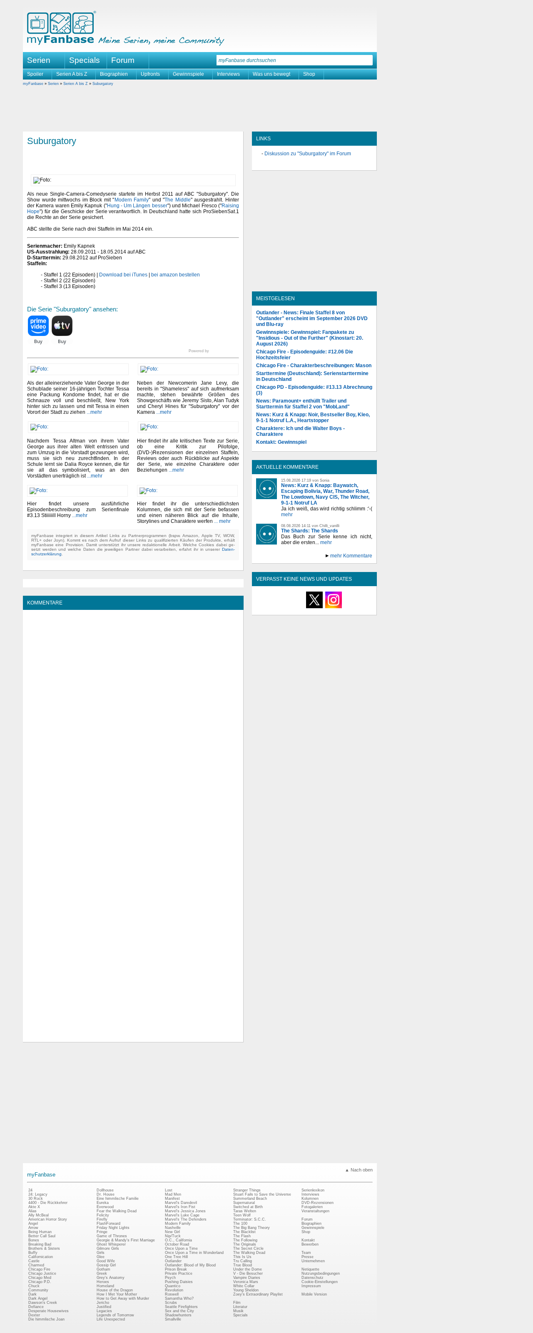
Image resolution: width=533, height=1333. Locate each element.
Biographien (114, 74)
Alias (32, 1211)
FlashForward (108, 1223)
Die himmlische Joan (46, 1319)
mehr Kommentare (351, 556)
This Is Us (242, 1257)
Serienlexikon (312, 1190)
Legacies (104, 1311)
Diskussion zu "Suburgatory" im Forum (307, 154)
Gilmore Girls (108, 1248)
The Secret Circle (248, 1248)
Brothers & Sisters (44, 1248)
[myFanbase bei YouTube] (352, 608)
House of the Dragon (115, 1290)
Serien (53, 84)
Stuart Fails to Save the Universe (262, 1194)
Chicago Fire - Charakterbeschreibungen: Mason (313, 365)
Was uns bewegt (271, 74)
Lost (168, 1190)
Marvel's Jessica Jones (185, 1211)
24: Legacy (37, 1194)
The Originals (244, 1244)
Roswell (172, 1294)
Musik (238, 1311)
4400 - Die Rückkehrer (47, 1203)
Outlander (173, 1261)
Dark (32, 1294)
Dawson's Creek (42, 1303)
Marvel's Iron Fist (180, 1207)
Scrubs (171, 1303)
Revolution (174, 1290)
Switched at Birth (248, 1207)
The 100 (240, 1223)
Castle (34, 1261)
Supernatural (244, 1203)
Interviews (228, 74)
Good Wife (106, 1261)
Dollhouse (105, 1190)
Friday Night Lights (113, 1228)
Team (306, 1253)
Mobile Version (314, 1294)
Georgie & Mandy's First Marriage (126, 1240)
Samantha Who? (179, 1298)
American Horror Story (47, 1219)
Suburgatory (102, 84)
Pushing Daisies (179, 1282)
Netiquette (310, 1269)
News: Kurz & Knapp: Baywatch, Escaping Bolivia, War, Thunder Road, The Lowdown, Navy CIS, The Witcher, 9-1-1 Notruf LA (325, 494)
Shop (309, 74)
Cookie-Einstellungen (319, 1282)
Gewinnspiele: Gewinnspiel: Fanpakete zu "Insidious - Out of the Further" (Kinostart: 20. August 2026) (309, 338)
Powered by (214, 351)
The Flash (242, 1236)
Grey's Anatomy (111, 1278)
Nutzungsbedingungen (320, 1273)
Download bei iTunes (123, 275)
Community (38, 1290)
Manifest (172, 1198)
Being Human (40, 1232)
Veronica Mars (245, 1282)
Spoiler (35, 74)
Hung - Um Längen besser (137, 206)
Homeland (105, 1286)
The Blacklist (244, 1232)
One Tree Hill (176, 1257)
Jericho (103, 1303)
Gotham (103, 1269)
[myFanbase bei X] (314, 608)
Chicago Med (39, 1278)
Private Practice (178, 1273)
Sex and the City (179, 1311)
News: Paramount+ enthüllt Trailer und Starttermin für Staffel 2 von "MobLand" (303, 404)
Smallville (173, 1319)
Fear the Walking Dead (117, 1211)
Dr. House (106, 1194)
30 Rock (35, 1198)
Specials (84, 60)
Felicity (103, 1215)
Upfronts (150, 74)
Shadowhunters (178, 1315)
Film (237, 1303)
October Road (177, 1244)
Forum (122, 60)
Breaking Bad (39, 1244)
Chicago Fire (39, 1269)
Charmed (36, 1265)
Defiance (36, 1307)
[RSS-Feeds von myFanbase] (276, 608)
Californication (40, 1257)
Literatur (240, 1307)
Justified (104, 1307)
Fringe (102, 1232)
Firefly (102, 1219)
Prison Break (176, 1269)
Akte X (34, 1207)
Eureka (103, 1203)
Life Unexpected (111, 1319)
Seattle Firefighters (181, 1307)
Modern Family (132, 200)
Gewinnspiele (188, 74)
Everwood (105, 1207)
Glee (101, 1257)
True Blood (242, 1265)
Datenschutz (312, 1278)
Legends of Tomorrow (115, 1315)
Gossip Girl (106, 1265)
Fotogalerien (312, 1207)
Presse (307, 1257)
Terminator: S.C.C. (249, 1219)
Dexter (34, 1315)
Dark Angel (37, 1298)
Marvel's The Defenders (186, 1219)
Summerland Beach (250, 1198)
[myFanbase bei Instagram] (333, 608)
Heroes (103, 1282)
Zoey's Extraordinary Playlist (258, 1294)
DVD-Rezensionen (317, 1203)
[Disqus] (133, 718)
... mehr (222, 521)
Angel (33, 1223)
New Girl (172, 1232)
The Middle (177, 200)
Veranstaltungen (315, 1211)
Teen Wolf (242, 1215)
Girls (101, 1253)
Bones (33, 1240)
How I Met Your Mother (117, 1294)
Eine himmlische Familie (118, 1198)
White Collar (243, 1286)
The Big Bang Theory (251, 1228)
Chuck (34, 1286)
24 (30, 1190)
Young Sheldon (246, 1290)
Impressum (311, 1286)
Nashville (173, 1228)
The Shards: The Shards (309, 531)
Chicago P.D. (39, 1282)
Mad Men (173, 1194)
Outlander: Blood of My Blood (190, 1265)
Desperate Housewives (48, 1311)
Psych (170, 1278)
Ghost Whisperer (111, 1244)
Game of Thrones (112, 1236)
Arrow (33, 1228)
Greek (102, 1273)
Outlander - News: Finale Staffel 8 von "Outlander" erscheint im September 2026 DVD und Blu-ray (312, 318)
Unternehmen (313, 1261)
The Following (245, 1240)
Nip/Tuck (173, 1236)
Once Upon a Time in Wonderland (194, 1253)
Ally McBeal (38, 1215)
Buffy (32, 1253)
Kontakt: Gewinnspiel (281, 442)
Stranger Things (247, 1190)
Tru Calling (242, 1261)
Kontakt (308, 1240)
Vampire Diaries (246, 1278)
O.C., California (178, 1240)
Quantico (172, 1286)
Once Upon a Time (181, 1248)
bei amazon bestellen (175, 275)
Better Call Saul (41, 1236)
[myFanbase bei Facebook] (295, 608)
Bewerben (310, 1244)
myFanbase (33, 84)
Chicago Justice (42, 1273)
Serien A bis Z (71, 74)
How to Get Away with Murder (123, 1298)
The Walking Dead (249, 1253)
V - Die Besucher (248, 1273)
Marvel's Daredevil (181, 1203)
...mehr (94, 412)
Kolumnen (310, 1198)
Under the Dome (247, 1269)
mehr (287, 514)
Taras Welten (244, 1211)
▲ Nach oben (359, 1169)
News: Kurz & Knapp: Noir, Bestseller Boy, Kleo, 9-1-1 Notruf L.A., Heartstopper (313, 417)
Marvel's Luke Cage (182, 1215)
